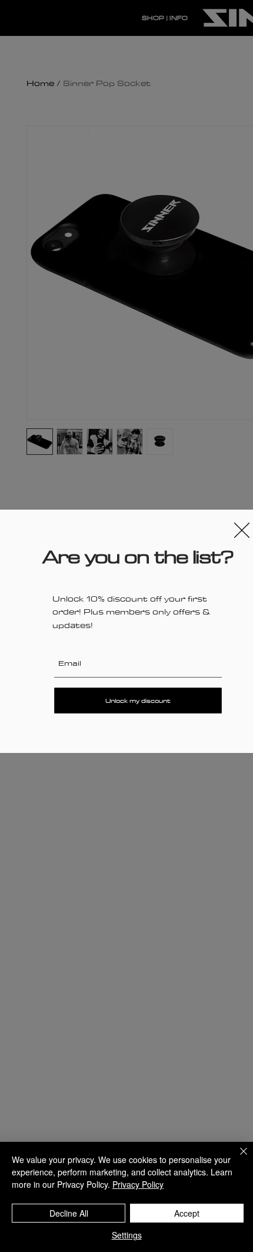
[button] (241, 530)
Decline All (68, 1213)
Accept (186, 1213)
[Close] (236, 1158)
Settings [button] (127, 1235)
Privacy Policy (138, 1184)
